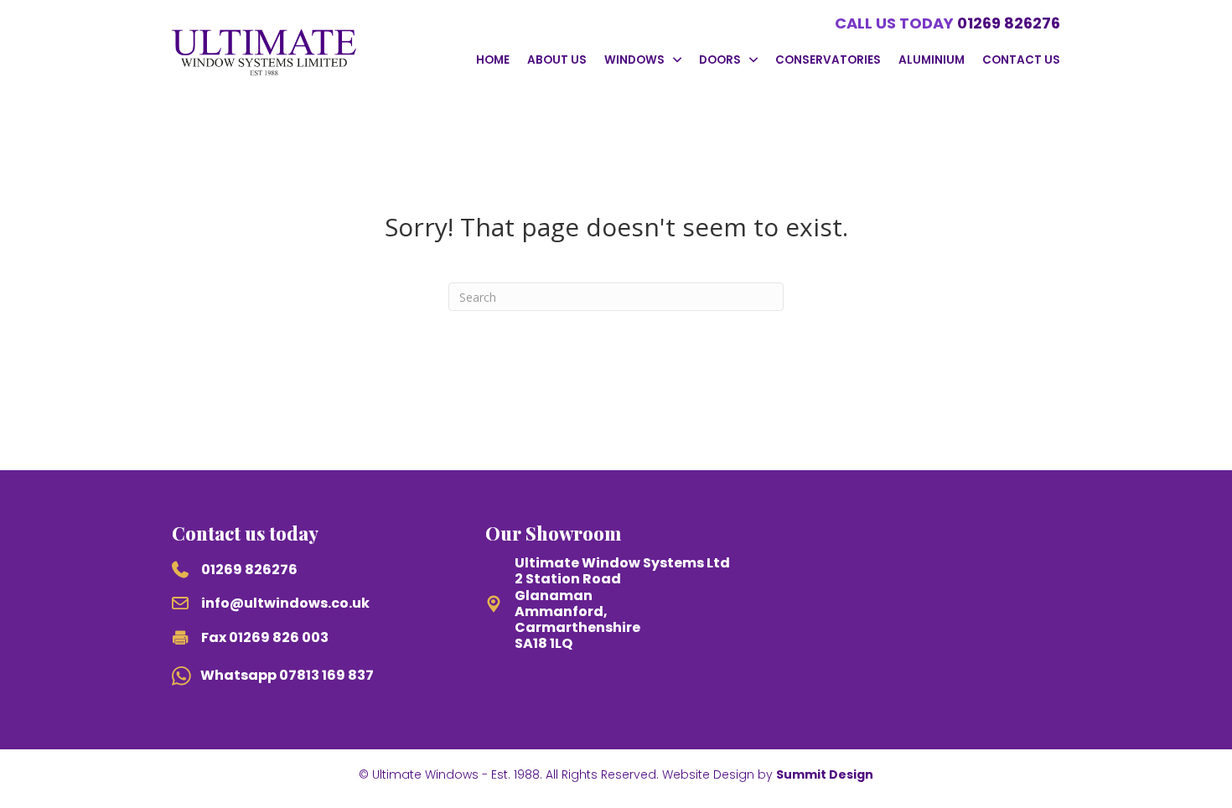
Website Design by (767, 774)
